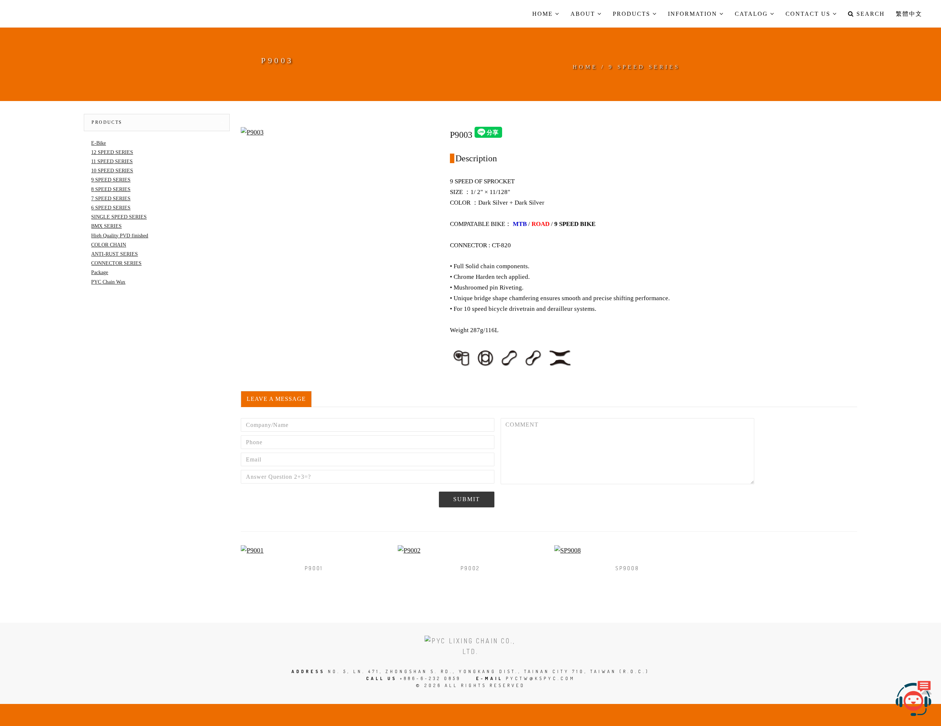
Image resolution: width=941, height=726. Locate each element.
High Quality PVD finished (119, 235)
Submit (466, 499)
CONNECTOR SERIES (116, 263)
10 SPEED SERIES (112, 170)
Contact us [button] (809, 14)
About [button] (583, 14)
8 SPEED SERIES (110, 189)
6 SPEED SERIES (110, 208)
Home (585, 67)
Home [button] (543, 14)
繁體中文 (909, 14)
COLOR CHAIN (108, 245)
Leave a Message (276, 399)
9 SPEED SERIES (644, 67)
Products (107, 122)
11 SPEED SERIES (112, 161)
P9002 (470, 568)
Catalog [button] (752, 14)
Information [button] (693, 14)
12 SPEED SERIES (112, 152)
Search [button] (869, 14)
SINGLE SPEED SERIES (119, 217)
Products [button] (632, 14)
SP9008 (627, 568)
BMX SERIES (106, 226)
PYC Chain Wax (108, 282)
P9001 (314, 568)
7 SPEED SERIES (110, 198)
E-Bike (98, 143)
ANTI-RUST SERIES (114, 254)
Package (99, 272)
